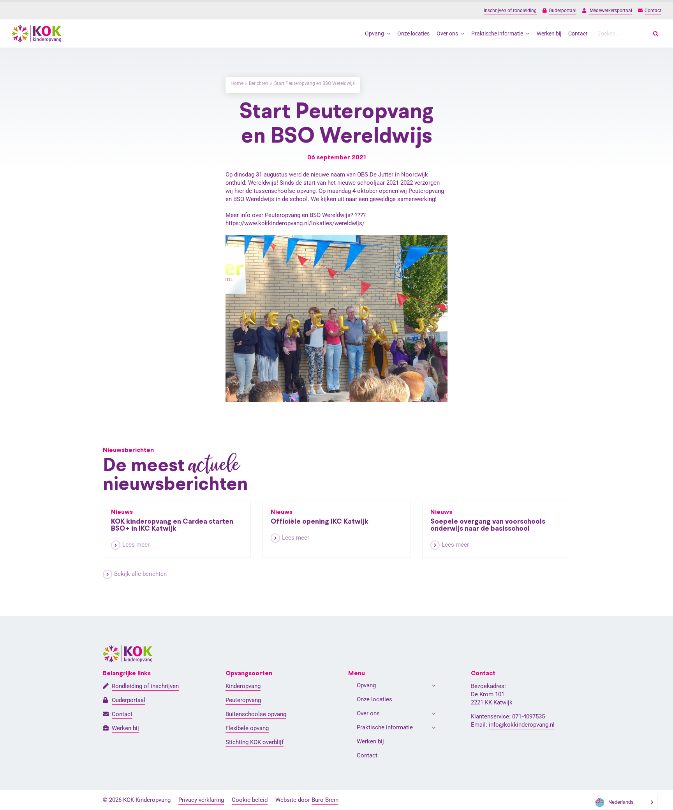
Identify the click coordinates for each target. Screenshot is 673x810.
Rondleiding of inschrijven (145, 686)
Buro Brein (325, 799)
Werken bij (125, 728)
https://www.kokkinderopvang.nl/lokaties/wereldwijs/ (295, 223)
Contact (653, 10)
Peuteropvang (243, 700)
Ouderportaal (562, 10)
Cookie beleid (250, 799)
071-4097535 (528, 716)
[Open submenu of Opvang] (433, 685)
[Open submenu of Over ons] (433, 713)
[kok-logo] (36, 27)
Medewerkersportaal (610, 10)
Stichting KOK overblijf (255, 742)
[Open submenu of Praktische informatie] (433, 727)
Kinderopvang (243, 686)
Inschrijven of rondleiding (510, 10)
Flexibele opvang (247, 728)
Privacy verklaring (201, 799)
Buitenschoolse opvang (256, 714)
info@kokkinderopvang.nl (522, 724)
